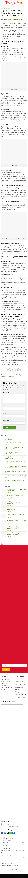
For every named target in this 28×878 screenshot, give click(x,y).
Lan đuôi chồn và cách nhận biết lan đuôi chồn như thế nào (15, 443)
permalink (11, 376)
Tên (4, 406)
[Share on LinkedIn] (20, 369)
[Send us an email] (7, 833)
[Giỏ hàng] (26, 2)
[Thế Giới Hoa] (14, 2)
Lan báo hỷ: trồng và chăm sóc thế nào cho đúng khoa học (15, 462)
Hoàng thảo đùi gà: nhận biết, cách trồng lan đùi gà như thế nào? (15, 467)
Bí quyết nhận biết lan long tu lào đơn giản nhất (15, 476)
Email (5, 413)
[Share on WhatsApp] (7, 369)
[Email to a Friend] (15, 369)
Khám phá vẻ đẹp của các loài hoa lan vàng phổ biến (14, 438)
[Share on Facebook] (10, 369)
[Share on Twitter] (13, 369)
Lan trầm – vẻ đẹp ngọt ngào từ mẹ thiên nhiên (15, 472)
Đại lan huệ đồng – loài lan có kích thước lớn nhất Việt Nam (15, 453)
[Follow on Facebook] (2, 833)
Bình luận (6, 392)
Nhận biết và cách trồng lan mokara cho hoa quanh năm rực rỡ (15, 481)
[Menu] (2, 3)
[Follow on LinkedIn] (13, 833)
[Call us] (10, 833)
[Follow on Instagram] (5, 833)
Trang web (6, 420)
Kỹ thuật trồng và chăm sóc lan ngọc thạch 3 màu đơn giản (16, 457)
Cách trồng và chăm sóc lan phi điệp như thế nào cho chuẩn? (15, 448)
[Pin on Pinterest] (18, 369)
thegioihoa (20, 20)
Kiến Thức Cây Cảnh (6, 8)
